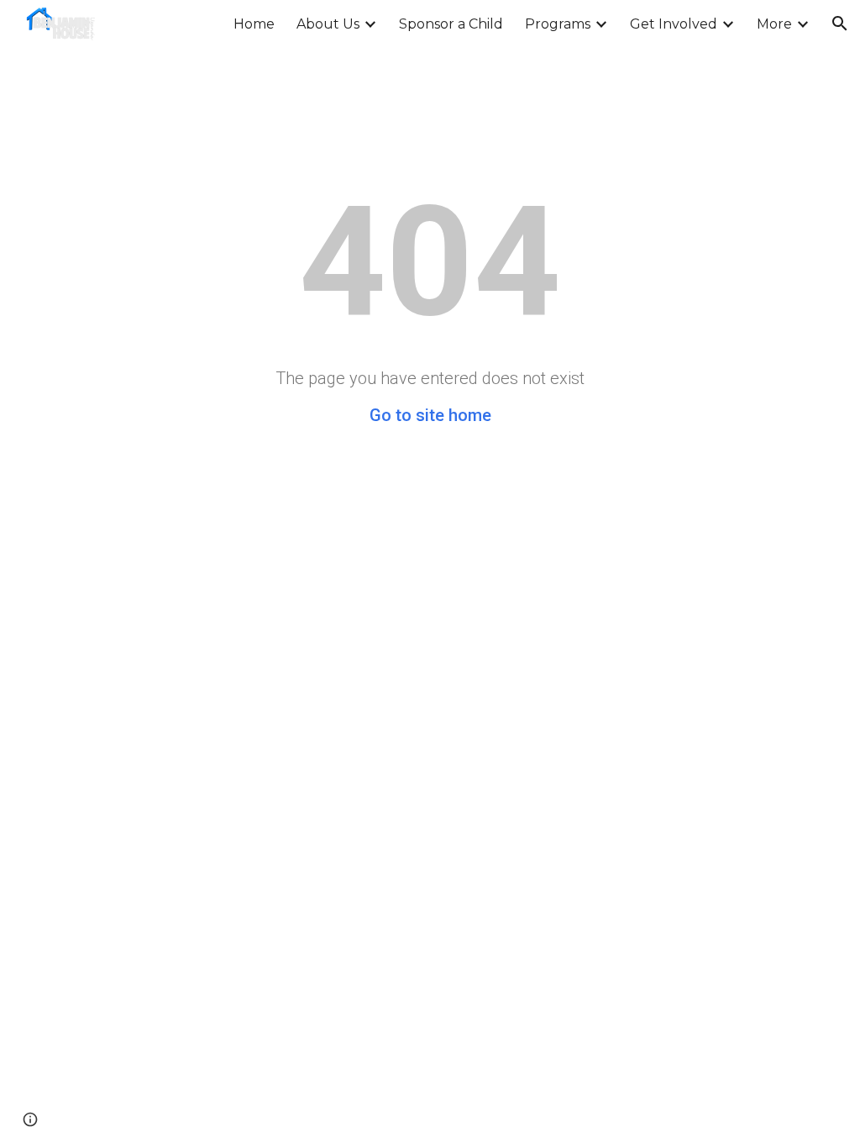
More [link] (774, 24)
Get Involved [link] (673, 24)
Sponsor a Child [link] (451, 24)
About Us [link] (327, 24)
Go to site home (430, 415)
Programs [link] (557, 24)
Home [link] (254, 24)
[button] (840, 23)
